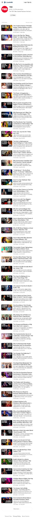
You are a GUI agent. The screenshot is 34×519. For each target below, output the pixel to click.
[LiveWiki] (8, 2)
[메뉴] (2, 2)
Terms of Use (8, 516)
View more (16, 509)
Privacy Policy (17, 516)
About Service (25, 516)
